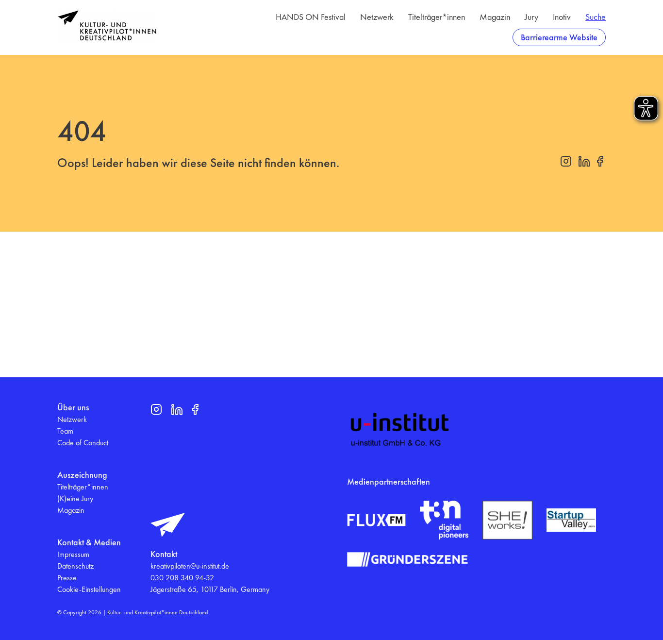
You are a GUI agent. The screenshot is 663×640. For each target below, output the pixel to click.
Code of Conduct (82, 443)
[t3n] (444, 520)
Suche (595, 16)
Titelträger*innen (436, 16)
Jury (531, 16)
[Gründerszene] (407, 559)
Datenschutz (75, 566)
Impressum (73, 554)
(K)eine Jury (75, 498)
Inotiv (562, 16)
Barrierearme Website (559, 37)
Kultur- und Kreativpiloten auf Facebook (600, 161)
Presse (67, 578)
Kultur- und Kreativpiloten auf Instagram (566, 161)
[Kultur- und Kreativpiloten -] (107, 25)
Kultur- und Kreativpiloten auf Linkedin (584, 161)
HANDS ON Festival (311, 16)
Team (65, 431)
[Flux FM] (376, 520)
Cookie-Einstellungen (89, 589)
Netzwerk (377, 16)
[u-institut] (400, 429)
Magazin (495, 16)
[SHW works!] (507, 520)
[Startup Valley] (571, 520)
